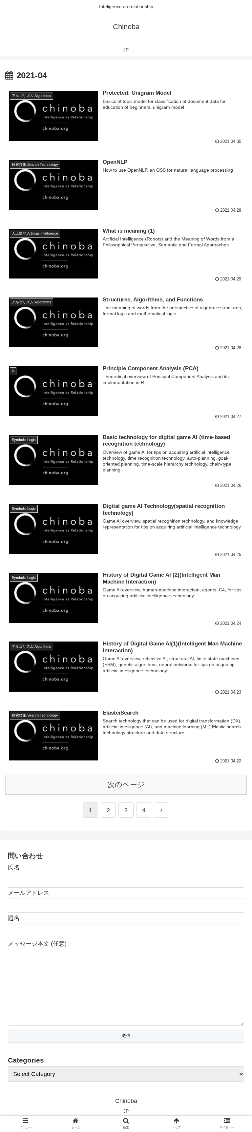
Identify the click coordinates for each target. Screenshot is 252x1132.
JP (126, 1111)
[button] (233, 757)
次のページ (126, 784)
